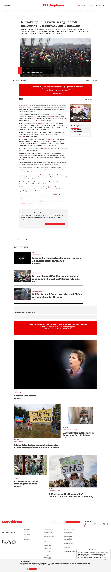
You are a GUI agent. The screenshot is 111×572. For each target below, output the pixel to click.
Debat (15, 390)
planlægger (42, 182)
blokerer (48, 139)
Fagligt (11, 530)
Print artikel (88, 80)
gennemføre (50, 116)
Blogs (12, 532)
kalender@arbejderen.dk (27, 539)
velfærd (65, 11)
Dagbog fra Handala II (32, 11)
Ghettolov (74, 11)
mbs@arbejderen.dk (68, 532)
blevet (23, 203)
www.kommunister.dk (68, 543)
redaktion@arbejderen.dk (27, 529)
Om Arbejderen (89, 11)
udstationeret (46, 148)
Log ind (105, 5)
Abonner (32, 224)
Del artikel (95, 80)
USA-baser (58, 11)
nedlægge (43, 120)
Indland (16, 439)
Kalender (7, 532)
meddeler (40, 175)
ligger (55, 194)
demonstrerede (40, 123)
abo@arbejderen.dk (48, 543)
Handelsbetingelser (47, 551)
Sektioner (7, 5)
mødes (20, 134)
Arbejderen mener (5, 530)
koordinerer (22, 136)
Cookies (65, 546)
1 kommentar (16, 80)
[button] (108, 550)
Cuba (42, 11)
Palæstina (49, 11)
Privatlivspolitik (67, 547)
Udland (23, 17)
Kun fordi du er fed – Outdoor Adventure (27, 312)
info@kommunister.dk (68, 542)
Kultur (3, 532)
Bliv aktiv (99, 11)
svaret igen (51, 170)
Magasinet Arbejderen (16, 11)
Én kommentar (18, 308)
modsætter (22, 155)
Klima (80, 11)
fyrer (58, 162)
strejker (34, 118)
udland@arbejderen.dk (27, 534)
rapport (26, 105)
